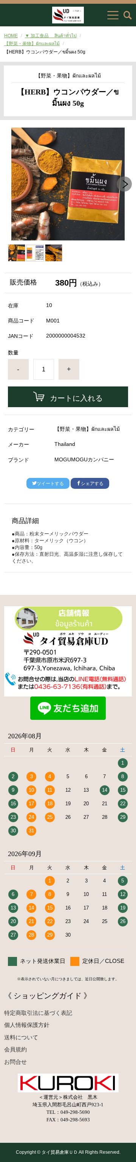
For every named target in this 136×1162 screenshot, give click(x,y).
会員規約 (15, 1049)
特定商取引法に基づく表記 (38, 1013)
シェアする (92, 483)
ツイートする (50, 483)
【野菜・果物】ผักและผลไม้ (32, 43)
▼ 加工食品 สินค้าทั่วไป (51, 35)
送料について (21, 1037)
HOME (11, 35)
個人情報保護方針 (26, 1025)
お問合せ (15, 1062)
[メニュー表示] (113, 15)
